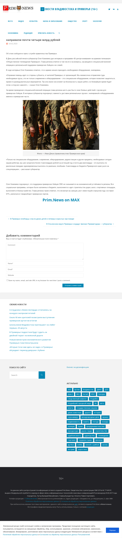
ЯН (96, 403)
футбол (71, 445)
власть (70, 408)
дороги (88, 412)
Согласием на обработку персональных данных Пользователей (65, 534)
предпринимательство (95, 426)
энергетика (82, 449)
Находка (101, 394)
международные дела (90, 417)
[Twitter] (109, 9)
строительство (101, 431)
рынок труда (87, 431)
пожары (105, 422)
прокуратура (73, 431)
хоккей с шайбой (92, 445)
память (86, 422)
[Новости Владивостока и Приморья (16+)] (20, 9)
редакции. (91, 507)
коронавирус (73, 417)
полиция (71, 426)
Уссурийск (94, 399)
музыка (105, 417)
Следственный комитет (77, 399)
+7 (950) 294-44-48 (30, 499)
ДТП (106, 389)
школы (105, 445)
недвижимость (74, 422)
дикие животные (74, 412)
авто (102, 403)
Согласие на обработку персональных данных (79, 501)
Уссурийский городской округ (79, 403)
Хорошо (112, 530)
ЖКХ (78, 394)
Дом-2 (70, 394)
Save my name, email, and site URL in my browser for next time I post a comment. (39, 280)
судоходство (89, 435)
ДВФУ (99, 389)
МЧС (93, 394)
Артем (77, 389)
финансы (98, 440)
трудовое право (85, 440)
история (97, 412)
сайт (76, 504)
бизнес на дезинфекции (78, 367)
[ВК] (114, 9)
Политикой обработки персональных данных (20, 534)
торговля (71, 440)
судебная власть (74, 435)
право (80, 426)
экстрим (71, 449)
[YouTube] (117, 9)
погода (95, 422)
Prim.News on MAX (61, 200)
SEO (69, 389)
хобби (79, 445)
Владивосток (88, 389)
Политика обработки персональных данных (42, 501)
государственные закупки (87, 408)
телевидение (103, 435)
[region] (61, 529)
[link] (59, 33)
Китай (85, 394)
